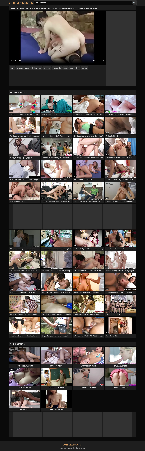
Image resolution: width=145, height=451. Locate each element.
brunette (47, 68)
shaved (84, 68)
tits (40, 68)
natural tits (57, 68)
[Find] (134, 3)
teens (65, 68)
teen (12, 68)
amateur (19, 68)
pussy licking (75, 68)
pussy (27, 68)
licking (34, 68)
